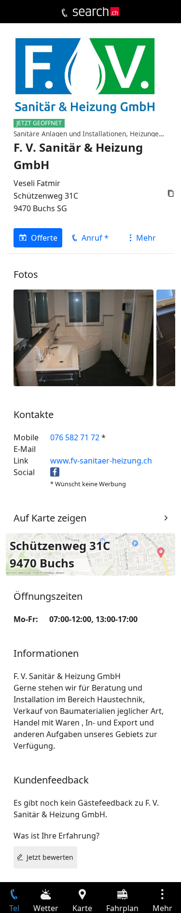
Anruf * (95, 237)
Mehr (146, 237)
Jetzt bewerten (50, 857)
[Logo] (96, 11)
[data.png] (83, 337)
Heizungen (146, 133)
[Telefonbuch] (64, 13)
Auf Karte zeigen (50, 517)
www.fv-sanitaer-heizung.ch (101, 460)
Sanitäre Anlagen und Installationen (70, 133)
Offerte (44, 237)
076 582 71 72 (74, 437)
